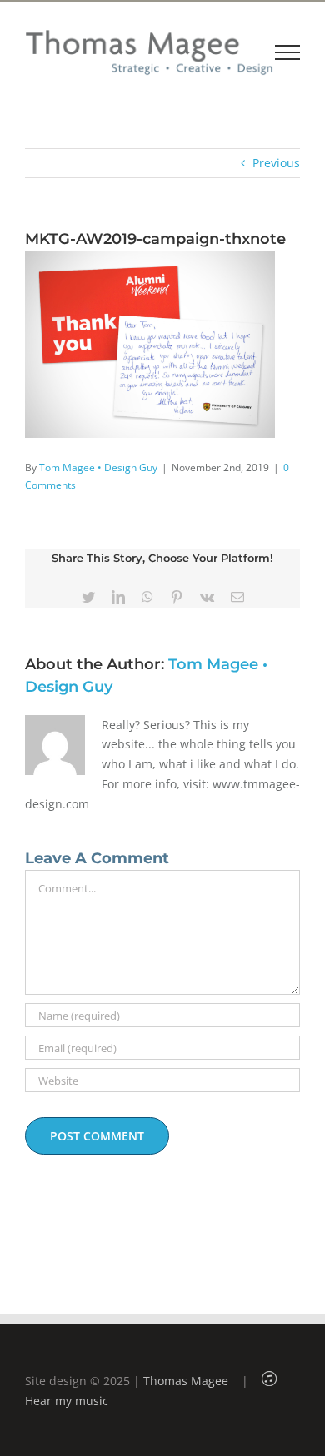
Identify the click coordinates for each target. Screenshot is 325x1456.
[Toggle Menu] (288, 52)
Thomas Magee (185, 1381)
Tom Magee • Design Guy (98, 467)
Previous (276, 163)
